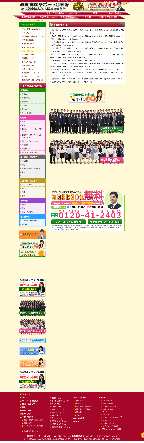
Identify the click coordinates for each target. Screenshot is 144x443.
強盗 (23, 188)
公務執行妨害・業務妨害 (31, 168)
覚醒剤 (24, 204)
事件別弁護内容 (80, 397)
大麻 (23, 208)
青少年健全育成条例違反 (31, 152)
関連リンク (107, 420)
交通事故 (79, 401)
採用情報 (106, 414)
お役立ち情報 (79, 418)
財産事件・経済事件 (83, 409)
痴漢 (23, 125)
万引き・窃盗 (27, 185)
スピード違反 (27, 113)
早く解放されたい (28, 54)
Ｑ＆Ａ (76, 421)
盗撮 (23, 121)
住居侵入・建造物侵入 (30, 221)
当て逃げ (25, 109)
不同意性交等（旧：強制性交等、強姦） (32, 136)
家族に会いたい (28, 44)
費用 (23, 407)
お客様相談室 (108, 401)
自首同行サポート (109, 406)
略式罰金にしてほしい (30, 73)
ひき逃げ (25, 105)
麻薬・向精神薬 (28, 212)
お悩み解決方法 (27, 417)
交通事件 (25, 94)
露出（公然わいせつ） (30, 141)
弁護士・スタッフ (28, 404)
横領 (23, 196)
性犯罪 (78, 403)
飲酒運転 (25, 102)
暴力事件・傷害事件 (83, 406)
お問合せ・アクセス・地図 (110, 429)
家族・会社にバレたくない (32, 47)
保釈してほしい (28, 69)
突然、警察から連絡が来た (32, 29)
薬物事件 (79, 412)
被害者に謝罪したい (29, 40)
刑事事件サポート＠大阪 (72, 437)
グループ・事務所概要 (29, 401)
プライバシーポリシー (111, 417)
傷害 (23, 172)
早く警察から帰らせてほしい (33, 36)
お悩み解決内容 (29, 20)
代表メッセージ (27, 410)
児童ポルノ (26, 149)
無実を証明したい (28, 65)
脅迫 (23, 165)
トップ (21, 20)
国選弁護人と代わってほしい (33, 80)
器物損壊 (25, 161)
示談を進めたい (28, 51)
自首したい (26, 33)
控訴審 (24, 224)
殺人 (23, 176)
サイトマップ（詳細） (111, 426)
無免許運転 (26, 98)
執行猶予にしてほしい (30, 76)
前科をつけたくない (29, 62)
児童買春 (25, 145)
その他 (78, 415)
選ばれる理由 (26, 414)
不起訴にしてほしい (29, 58)
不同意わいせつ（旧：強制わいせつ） (32, 130)
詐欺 (23, 192)
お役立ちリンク (108, 423)
